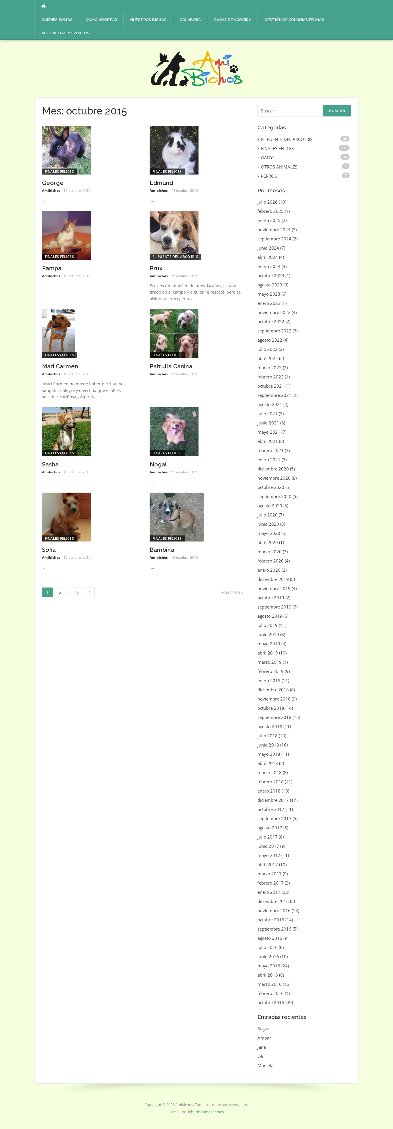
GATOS (267, 157)
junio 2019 (268, 634)
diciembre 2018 (273, 689)
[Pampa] (66, 235)
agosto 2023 (269, 285)
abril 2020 (267, 542)
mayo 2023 (268, 294)
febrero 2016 (270, 993)
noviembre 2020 (274, 478)
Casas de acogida (232, 20)
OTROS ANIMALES (279, 167)
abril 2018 (267, 763)
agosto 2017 (269, 828)
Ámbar (264, 1038)
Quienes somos (57, 20)
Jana (261, 1047)
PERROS (269, 176)
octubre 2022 (270, 321)
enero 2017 (269, 892)
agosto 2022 (269, 340)
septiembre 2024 (274, 239)
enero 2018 (269, 791)
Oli (260, 1056)
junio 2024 (268, 248)
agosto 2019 (269, 616)
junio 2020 (268, 524)
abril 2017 (267, 864)
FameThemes (212, 1111)
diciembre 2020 (273, 469)
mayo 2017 (268, 855)
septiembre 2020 (274, 496)
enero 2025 (269, 220)
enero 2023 (269, 303)
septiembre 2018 (274, 717)
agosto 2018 (269, 726)
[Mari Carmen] (58, 333)
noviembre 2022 (274, 312)
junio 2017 (268, 846)
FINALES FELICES (59, 171)
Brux (156, 268)
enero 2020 (269, 570)
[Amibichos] (197, 68)
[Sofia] (66, 516)
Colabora (190, 20)
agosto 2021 (269, 404)
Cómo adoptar (101, 20)
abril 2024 (267, 257)
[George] (66, 149)
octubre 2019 (270, 597)
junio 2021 (268, 423)
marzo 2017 (269, 874)
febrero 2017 (270, 883)
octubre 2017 (270, 809)
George (53, 182)
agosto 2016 (269, 938)
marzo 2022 (269, 367)
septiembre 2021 (274, 395)
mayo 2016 (268, 966)
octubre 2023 (270, 275)
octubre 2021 (270, 386)
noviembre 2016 (274, 910)
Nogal (158, 464)
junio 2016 (268, 956)
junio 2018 (268, 745)
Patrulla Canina (171, 366)
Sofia (49, 549)
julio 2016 (267, 947)
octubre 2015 (270, 1002)
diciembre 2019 (273, 579)
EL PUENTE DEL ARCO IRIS (175, 256)
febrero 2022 (270, 377)
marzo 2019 (269, 662)
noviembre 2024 (274, 229)
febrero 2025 (270, 211)
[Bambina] (177, 516)
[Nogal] (174, 431)
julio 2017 (267, 837)
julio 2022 (267, 349)
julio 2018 (267, 735)
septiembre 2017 (274, 818)
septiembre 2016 (274, 929)
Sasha (50, 464)
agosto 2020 (269, 505)
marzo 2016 (269, 984)
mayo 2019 (268, 643)
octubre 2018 (270, 708)
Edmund (161, 182)
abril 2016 (267, 975)
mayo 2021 (268, 432)
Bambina (162, 549)
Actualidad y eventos (65, 33)
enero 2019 (269, 680)
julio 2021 (267, 413)
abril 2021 (267, 441)
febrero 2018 (270, 781)
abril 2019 (267, 653)
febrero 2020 (270, 561)
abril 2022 (267, 358)
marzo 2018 (269, 772)
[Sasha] (66, 431)
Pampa (52, 268)
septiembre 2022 (274, 331)
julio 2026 (267, 202)
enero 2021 (269, 459)
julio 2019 (267, 625)
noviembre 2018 (274, 699)
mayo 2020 (268, 533)
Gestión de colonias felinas (294, 20)
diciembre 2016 (273, 901)
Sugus (263, 1029)
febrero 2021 (270, 450)
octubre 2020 (270, 487)
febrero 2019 (270, 671)
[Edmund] (174, 149)
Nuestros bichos (148, 20)
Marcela (265, 1065)
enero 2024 (269, 266)
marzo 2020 (269, 551)
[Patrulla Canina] (174, 333)
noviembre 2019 (274, 588)
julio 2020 (267, 515)
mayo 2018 (268, 754)
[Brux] (174, 235)
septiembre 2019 (274, 607)
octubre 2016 (270, 920)
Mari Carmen (60, 366)
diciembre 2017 (273, 800)
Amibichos (51, 190)
